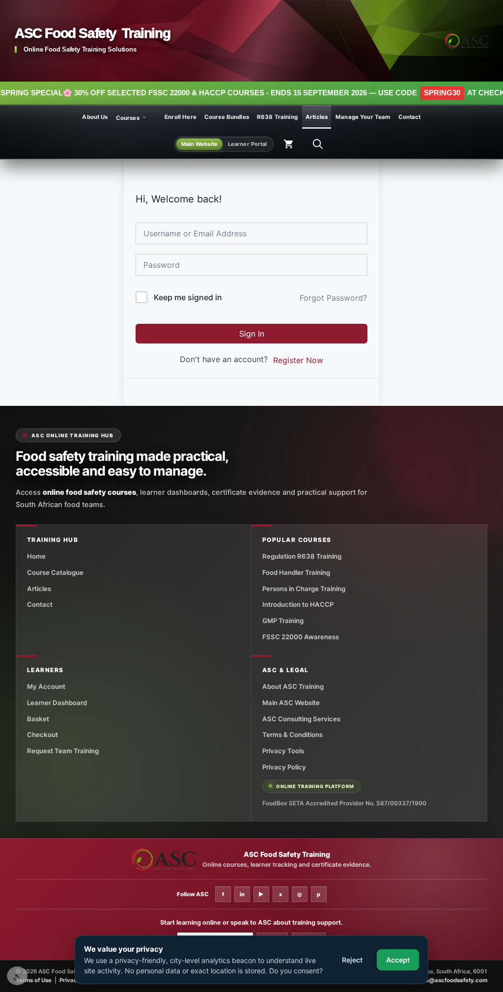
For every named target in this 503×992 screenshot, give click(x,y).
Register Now (298, 360)
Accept (398, 960)
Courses (128, 117)
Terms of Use (34, 980)
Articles (317, 116)
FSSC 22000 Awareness (300, 637)
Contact (409, 116)
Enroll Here (180, 116)
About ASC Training (293, 686)
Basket (38, 719)
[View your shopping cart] (288, 144)
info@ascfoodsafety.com (453, 980)
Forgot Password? (333, 298)
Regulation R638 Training (301, 556)
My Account (46, 686)
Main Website (199, 144)
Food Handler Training (296, 572)
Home (36, 556)
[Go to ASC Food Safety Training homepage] (466, 40)
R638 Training (277, 116)
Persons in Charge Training (303, 589)
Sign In (251, 334)
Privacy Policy (284, 767)
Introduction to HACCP (298, 604)
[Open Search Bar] (318, 144)
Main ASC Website (291, 703)
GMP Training (283, 620)
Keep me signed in (188, 297)
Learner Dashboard (57, 703)
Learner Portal (247, 144)
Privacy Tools (283, 751)
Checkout (42, 734)
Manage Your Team (362, 116)
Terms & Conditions (292, 734)
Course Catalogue (55, 572)
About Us (95, 116)
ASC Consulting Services (301, 719)
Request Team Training (63, 751)
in (242, 894)
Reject (352, 960)
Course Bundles (226, 116)
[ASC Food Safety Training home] (164, 860)
